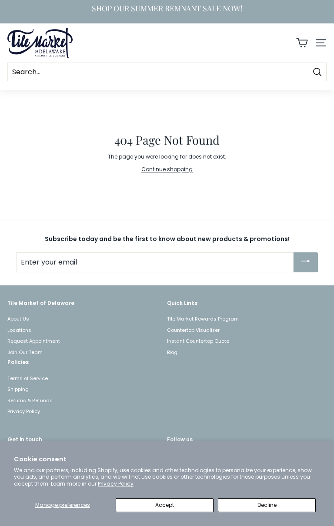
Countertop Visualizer (193, 330)
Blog (172, 352)
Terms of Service (27, 378)
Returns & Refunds (30, 400)
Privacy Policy (116, 483)
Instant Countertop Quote (198, 340)
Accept (164, 505)
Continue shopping (167, 169)
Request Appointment (33, 340)
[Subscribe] (306, 262)
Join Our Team (25, 352)
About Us (18, 318)
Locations (19, 330)
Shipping (18, 389)
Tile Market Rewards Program (203, 318)
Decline (267, 505)
